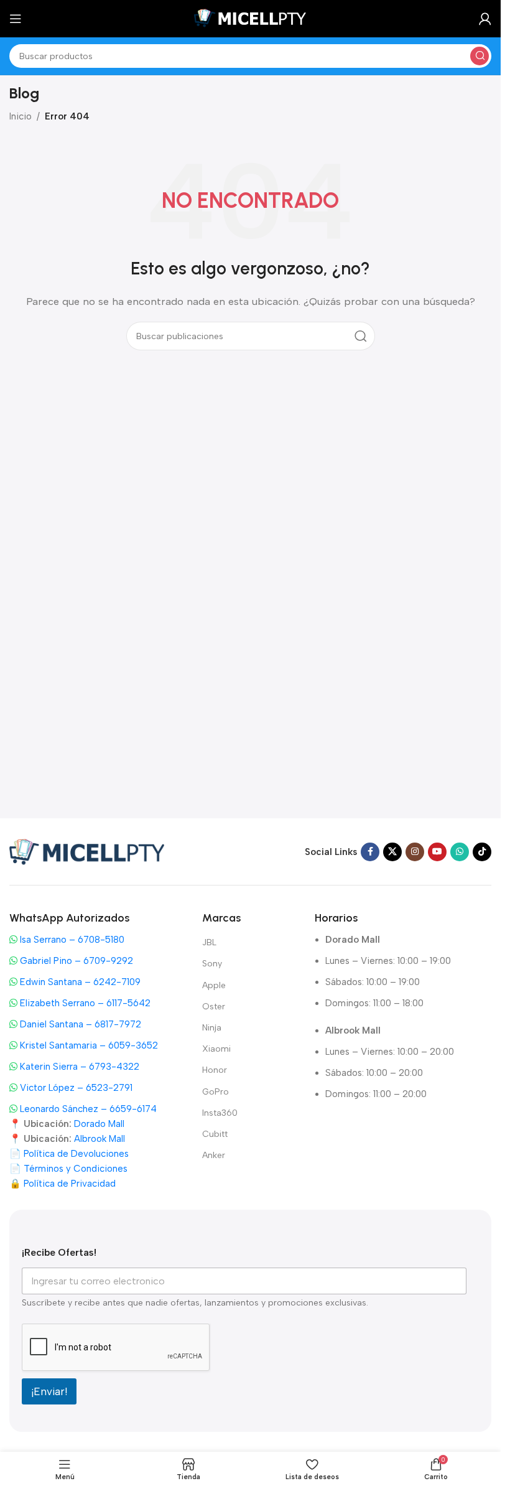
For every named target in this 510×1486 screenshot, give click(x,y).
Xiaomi (216, 1049)
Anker (213, 1155)
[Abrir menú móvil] (15, 18)
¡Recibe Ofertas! (59, 1252)
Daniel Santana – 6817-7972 (79, 1024)
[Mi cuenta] (485, 18)
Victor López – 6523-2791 (74, 1087)
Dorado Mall (99, 1123)
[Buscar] (479, 56)
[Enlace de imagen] (87, 850)
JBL (209, 942)
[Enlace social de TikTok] (482, 852)
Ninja (211, 1027)
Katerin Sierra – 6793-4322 (78, 1066)
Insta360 (220, 1113)
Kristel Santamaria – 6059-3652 (87, 1045)
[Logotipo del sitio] (250, 18)
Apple (214, 985)
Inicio (20, 116)
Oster (213, 1006)
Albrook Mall (99, 1138)
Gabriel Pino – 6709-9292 (75, 960)
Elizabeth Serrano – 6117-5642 (84, 1003)
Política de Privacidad (70, 1183)
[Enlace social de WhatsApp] (459, 852)
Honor (214, 1070)
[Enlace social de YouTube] (437, 852)
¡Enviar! (49, 1391)
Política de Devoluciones (76, 1153)
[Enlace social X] (392, 852)
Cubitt (215, 1134)
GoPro (215, 1091)
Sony (212, 963)
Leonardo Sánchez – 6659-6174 (87, 1108)
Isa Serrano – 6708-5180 (70, 939)
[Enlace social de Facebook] (370, 852)
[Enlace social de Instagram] (415, 852)
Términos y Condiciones (76, 1168)
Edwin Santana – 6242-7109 (79, 982)
